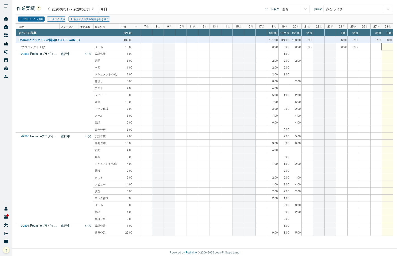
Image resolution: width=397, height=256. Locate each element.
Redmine (191, 252)
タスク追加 (58, 19)
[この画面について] (39, 8)
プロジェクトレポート (6, 52)
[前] (49, 9)
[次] (93, 9)
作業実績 (6, 68)
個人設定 (6, 225)
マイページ (6, 27)
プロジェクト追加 (33, 19)
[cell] (387, 46)
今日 (103, 8)
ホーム (6, 19)
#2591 (25, 225)
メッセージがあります (6, 217)
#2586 (25, 136)
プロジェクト (6, 35)
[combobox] (282, 9)
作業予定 (6, 60)
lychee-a (6, 209)
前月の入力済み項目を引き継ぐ (91, 19)
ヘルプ (9, 250)
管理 (6, 77)
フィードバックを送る (6, 242)
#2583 (25, 53)
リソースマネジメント (6, 44)
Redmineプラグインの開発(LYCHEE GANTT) (49, 40)
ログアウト (6, 233)
